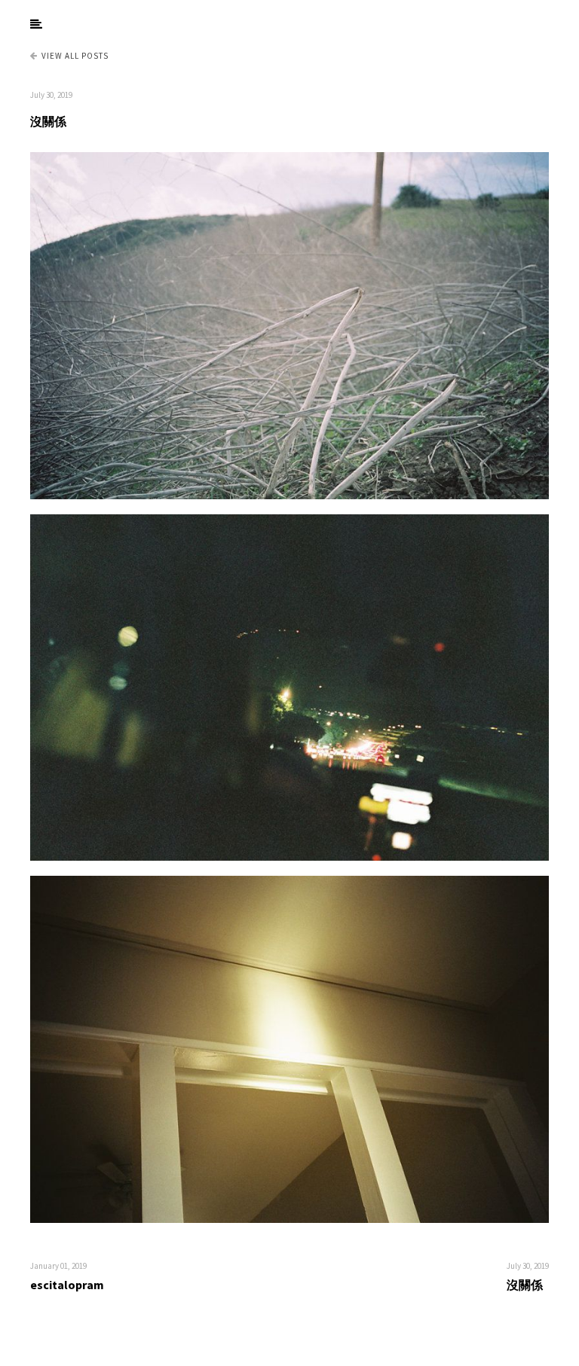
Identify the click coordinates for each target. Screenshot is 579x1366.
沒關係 (48, 121)
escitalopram (67, 1284)
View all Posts (75, 55)
